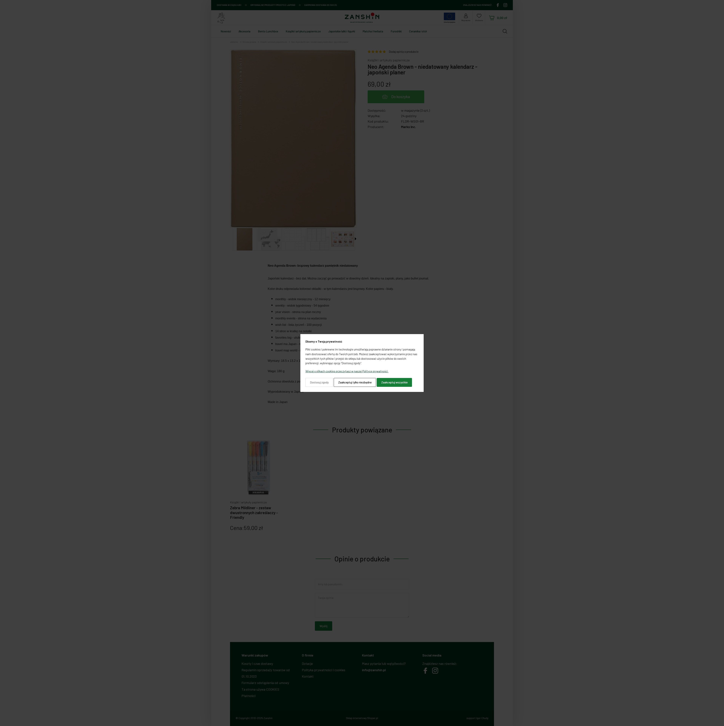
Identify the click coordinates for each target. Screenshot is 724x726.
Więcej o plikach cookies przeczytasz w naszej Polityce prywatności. (346, 371)
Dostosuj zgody (319, 382)
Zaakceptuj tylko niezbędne (355, 382)
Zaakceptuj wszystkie (394, 382)
